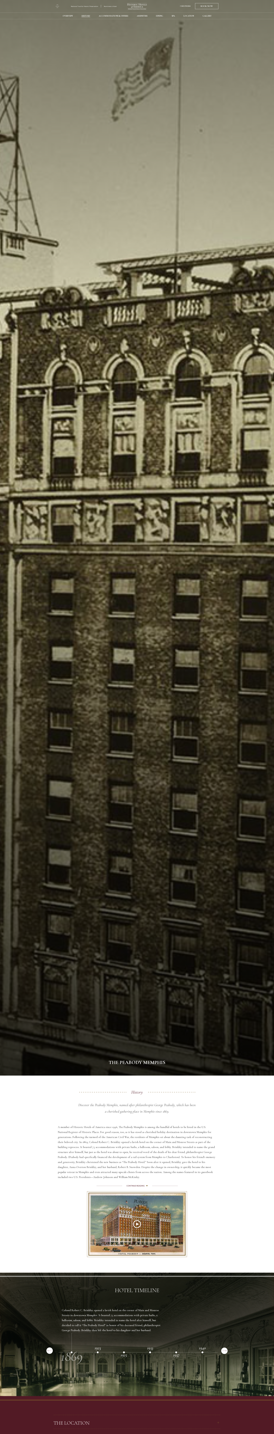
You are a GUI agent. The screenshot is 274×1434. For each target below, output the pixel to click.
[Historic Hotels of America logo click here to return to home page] (137, 6)
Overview (68, 16)
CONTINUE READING (135, 1186)
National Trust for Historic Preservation (84, 6)
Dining (159, 16)
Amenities (142, 16)
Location (189, 16)
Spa (173, 16)
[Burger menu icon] (57, 6)
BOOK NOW (207, 6)
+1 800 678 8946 (185, 6)
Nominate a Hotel (110, 6)
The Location (72, 1423)
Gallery (207, 16)
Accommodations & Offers (113, 16)
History (85, 16)
